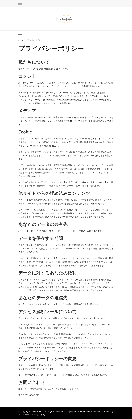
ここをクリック (89, 344)
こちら (54, 389)
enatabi (40, 411)
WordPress (23, 415)
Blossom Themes (92, 411)
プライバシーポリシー (39, 415)
